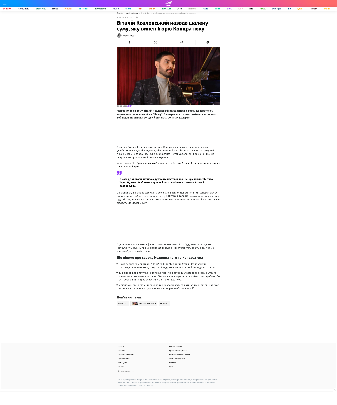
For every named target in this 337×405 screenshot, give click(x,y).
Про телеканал (124, 359)
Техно (205, 9)
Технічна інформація (177, 359)
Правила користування (178, 351)
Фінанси (68, 9)
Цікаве (300, 9)
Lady (240, 9)
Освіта (152, 9)
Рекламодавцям (175, 346)
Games (217, 9)
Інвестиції (83, 9)
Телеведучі (122, 363)
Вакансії (121, 367)
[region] (168, 398)
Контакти (172, 363)
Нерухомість (100, 9)
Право (116, 9)
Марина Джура (129, 35)
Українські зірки (132, 13)
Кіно (251, 9)
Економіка (41, 9)
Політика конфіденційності (179, 355)
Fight (140, 9)
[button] (129, 42)
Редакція (121, 351)
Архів (171, 367)
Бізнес (55, 9)
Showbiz (120, 13)
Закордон (276, 9)
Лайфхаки (166, 9)
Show (229, 9)
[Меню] (4, 3)
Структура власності (125, 371)
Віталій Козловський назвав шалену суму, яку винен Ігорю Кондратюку (168, 13)
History (313, 9)
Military (192, 9)
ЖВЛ (129, 106)
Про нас (121, 346)
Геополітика (23, 9)
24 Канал (7, 9)
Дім (289, 9)
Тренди (327, 9)
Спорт (128, 9)
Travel (263, 9)
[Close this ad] (335, 390)
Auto (179, 9)
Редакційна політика (126, 355)
